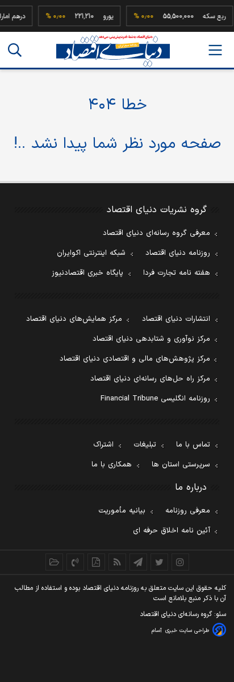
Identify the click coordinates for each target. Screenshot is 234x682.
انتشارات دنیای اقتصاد (176, 319)
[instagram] (180, 562)
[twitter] (159, 562)
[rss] (117, 562)
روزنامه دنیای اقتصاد (177, 253)
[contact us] (75, 562)
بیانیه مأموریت (121, 510)
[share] (96, 562)
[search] (15, 50)
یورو (106, 16)
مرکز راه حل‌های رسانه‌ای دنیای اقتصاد (150, 379)
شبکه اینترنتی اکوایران (91, 253)
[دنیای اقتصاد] (113, 51)
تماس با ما (193, 444)
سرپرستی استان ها (181, 464)
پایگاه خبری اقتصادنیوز (87, 273)
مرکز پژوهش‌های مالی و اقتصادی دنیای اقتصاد (135, 359)
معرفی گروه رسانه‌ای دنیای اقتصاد (156, 233)
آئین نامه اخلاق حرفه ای (171, 530)
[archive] (54, 562)
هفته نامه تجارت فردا (176, 273)
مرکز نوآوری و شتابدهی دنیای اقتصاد (151, 339)
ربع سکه (211, 16)
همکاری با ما (111, 464)
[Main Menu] (215, 50)
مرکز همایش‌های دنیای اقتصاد (74, 319)
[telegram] (138, 562)
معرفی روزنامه (187, 510)
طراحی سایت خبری (187, 630)
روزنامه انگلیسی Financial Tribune (155, 398)
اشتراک (103, 444)
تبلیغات (144, 444)
